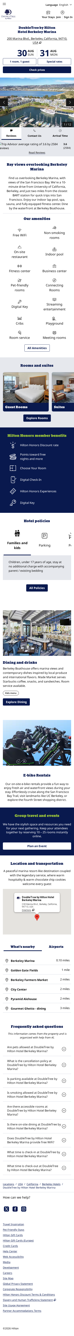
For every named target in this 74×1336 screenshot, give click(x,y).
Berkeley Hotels (51, 1184)
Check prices (46, 70)
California (32, 1184)
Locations (8, 1184)
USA (20, 1184)
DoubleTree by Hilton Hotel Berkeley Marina (29, 1187)
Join (58, 17)
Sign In (68, 17)
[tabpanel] (37, 148)
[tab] (11, 133)
